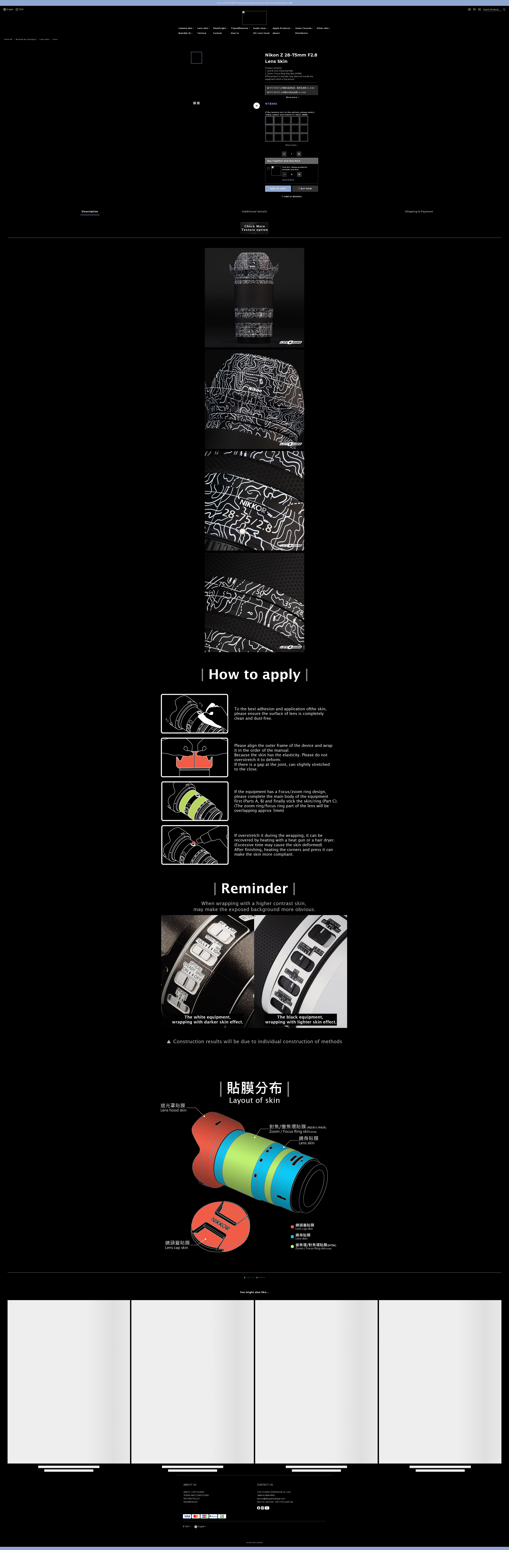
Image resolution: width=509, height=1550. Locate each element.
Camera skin (185, 28)
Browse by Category (26, 39)
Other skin (323, 28)
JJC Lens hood (261, 33)
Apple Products (281, 28)
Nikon (55, 39)
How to (235, 33)
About (276, 33)
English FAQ (250, 1277)
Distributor (301, 33)
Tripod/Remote (239, 28)
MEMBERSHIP (190, 1502)
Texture (201, 33)
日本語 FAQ (261, 1277)
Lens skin (202, 28)
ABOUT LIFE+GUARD (193, 1492)
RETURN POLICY (191, 1498)
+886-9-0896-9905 (266, 1495)
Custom (217, 33)
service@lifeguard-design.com (271, 1498)
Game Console (303, 28)
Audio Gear (259, 28)
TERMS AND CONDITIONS (196, 1495)
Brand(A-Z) (185, 33)
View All (8, 39)
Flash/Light (219, 28)
